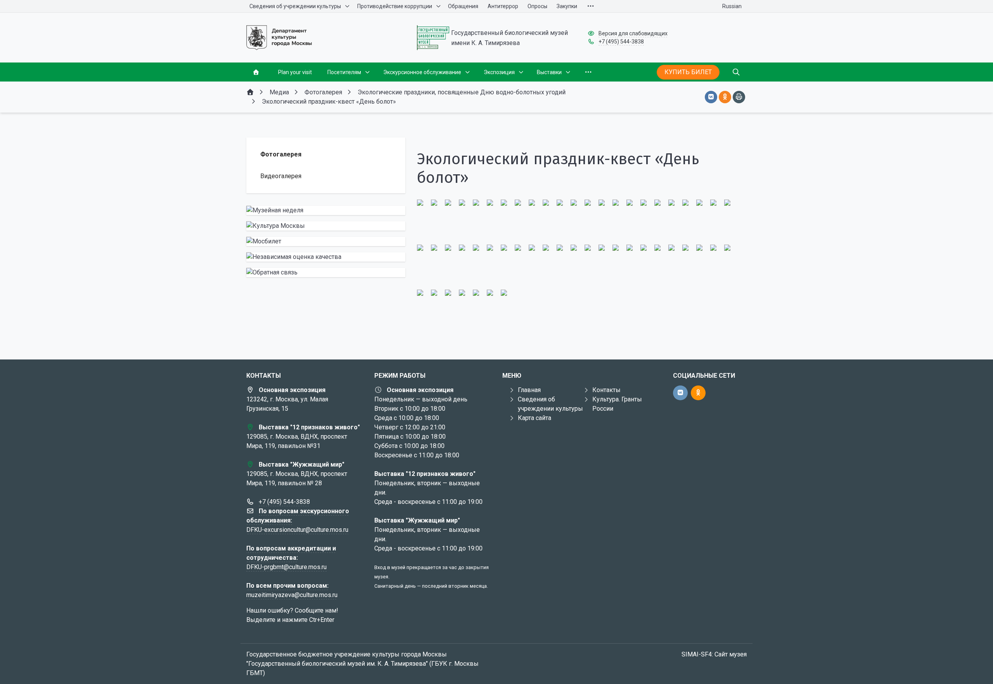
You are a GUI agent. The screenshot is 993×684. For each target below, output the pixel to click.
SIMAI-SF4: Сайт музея (714, 654)
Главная (529, 390)
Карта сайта (534, 418)
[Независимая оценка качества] (325, 257)
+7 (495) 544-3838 (621, 41)
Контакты (606, 390)
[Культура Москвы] (325, 226)
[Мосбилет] (325, 241)
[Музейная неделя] (325, 210)
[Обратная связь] (325, 272)
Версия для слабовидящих (633, 33)
